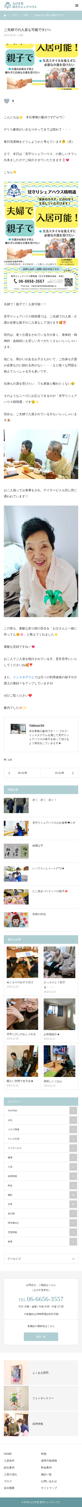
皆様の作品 (39, 914)
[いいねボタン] (7, 101)
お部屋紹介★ (52, 1034)
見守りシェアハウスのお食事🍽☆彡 (53, 822)
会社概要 (9, 1487)
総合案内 (9, 1467)
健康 (41, 1157)
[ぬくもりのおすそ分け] (22, 962)
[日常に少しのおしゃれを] (22, 1014)
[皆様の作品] (16, 919)
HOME (8, 1453)
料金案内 (46, 1467)
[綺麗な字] (16, 851)
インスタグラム (23, 677)
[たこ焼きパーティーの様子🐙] (16, 897)
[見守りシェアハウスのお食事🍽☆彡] (16, 828)
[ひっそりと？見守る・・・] (59, 962)
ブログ (8, 1481)
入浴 (41, 1166)
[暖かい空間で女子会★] (22, 1061)
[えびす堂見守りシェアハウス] (27, 5)
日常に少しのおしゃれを (21, 1034)
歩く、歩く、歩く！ (44, 799)
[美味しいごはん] (59, 1061)
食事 (41, 1241)
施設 (41, 1195)
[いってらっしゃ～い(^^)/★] (16, 874)
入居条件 (9, 1460)
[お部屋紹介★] (59, 1014)
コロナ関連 (41, 1129)
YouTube (41, 1110)
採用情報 (41, 1176)
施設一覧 (41, 1336)
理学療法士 (41, 1223)
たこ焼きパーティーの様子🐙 (50, 891)
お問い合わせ (49, 1481)
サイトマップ (49, 1487)
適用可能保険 (49, 1460)
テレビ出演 (41, 1138)
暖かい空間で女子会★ (20, 1081)
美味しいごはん (53, 1081)
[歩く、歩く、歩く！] (16, 805)
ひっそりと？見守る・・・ (54, 985)
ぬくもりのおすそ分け (20, 982)
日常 (21, 35)
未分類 (41, 1213)
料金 (41, 1185)
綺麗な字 (37, 845)
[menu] (76, 5)
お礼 (41, 1120)
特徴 (43, 1453)
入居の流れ (10, 1474)
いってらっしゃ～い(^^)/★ (48, 868)
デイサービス (41, 1148)
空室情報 (41, 1232)
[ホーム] (5, 15)
